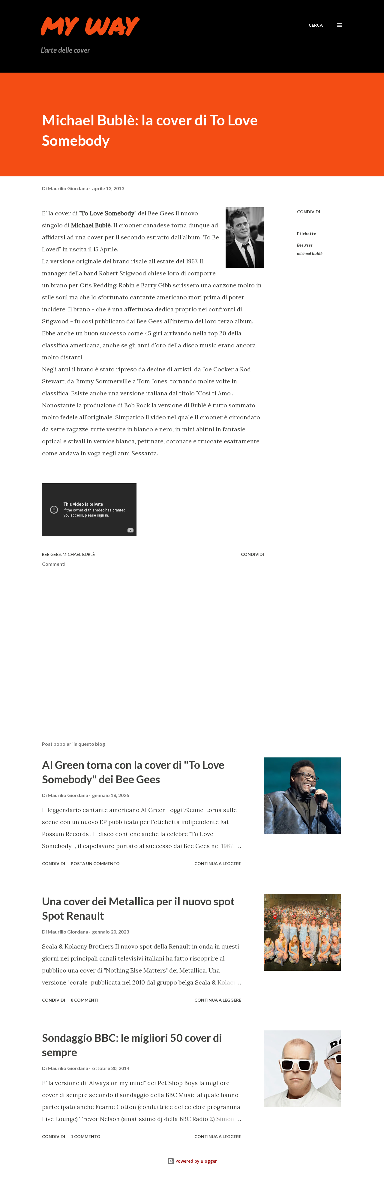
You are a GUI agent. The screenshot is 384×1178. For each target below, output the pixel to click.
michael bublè (309, 253)
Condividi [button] (308, 211)
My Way (88, 25)
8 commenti (84, 1000)
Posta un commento (95, 863)
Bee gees (305, 244)
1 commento (85, 1136)
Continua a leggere (217, 863)
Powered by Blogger (195, 1161)
